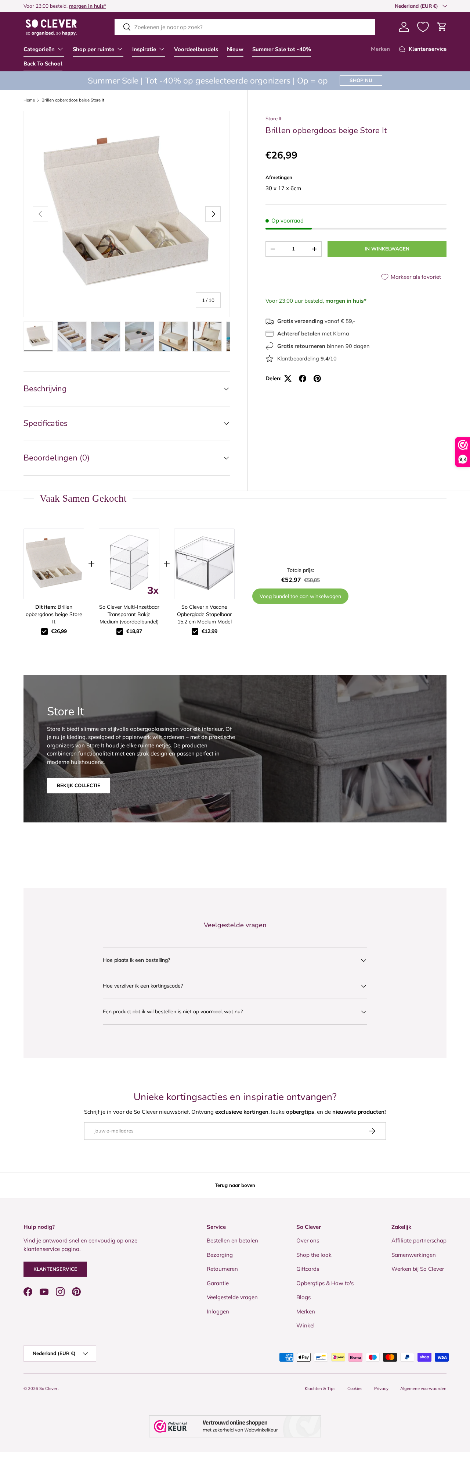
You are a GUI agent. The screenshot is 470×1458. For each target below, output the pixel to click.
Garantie (218, 1283)
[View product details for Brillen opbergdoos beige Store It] (54, 564)
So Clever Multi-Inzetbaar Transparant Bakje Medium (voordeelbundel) (129, 614)
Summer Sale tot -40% (281, 49)
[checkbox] (44, 631)
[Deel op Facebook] (302, 378)
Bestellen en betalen (232, 1240)
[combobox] (245, 27)
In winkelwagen (387, 249)
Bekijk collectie (78, 786)
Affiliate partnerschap (418, 1240)
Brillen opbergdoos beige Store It (72, 100)
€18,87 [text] (134, 631)
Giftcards (307, 1268)
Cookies (354, 1388)
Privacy (381, 1388)
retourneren (45, 6)
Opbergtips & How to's (325, 1283)
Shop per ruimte (93, 49)
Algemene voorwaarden (423, 1388)
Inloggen (218, 1311)
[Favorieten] (423, 27)
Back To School (43, 63)
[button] (442, 27)
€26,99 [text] (59, 631)
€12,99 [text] (209, 631)
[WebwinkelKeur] (235, 1426)
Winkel (305, 1325)
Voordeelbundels (196, 49)
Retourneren (222, 1268)
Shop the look (314, 1254)
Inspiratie (144, 49)
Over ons (307, 1240)
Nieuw (235, 49)
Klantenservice (55, 1269)
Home (29, 100)
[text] (235, 498)
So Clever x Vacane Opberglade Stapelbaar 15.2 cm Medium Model (204, 614)
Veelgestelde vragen (232, 1297)
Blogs (303, 1297)
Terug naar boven (235, 1185)
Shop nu (361, 80)
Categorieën (39, 49)
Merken (380, 49)
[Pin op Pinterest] (317, 378)
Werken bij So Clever (417, 1268)
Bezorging (220, 1254)
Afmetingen (278, 177)
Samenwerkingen (413, 1254)
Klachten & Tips (320, 1388)
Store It (273, 118)
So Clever (48, 1388)
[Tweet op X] (288, 378)
